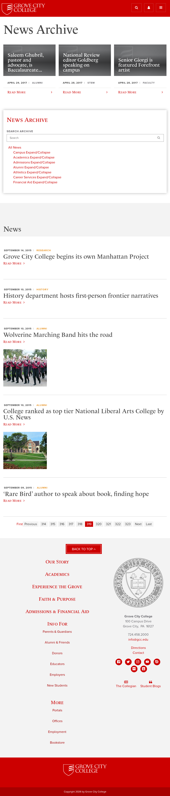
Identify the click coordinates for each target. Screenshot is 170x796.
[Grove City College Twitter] (128, 662)
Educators (57, 664)
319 (89, 524)
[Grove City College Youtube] (147, 662)
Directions (138, 648)
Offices (57, 721)
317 (71, 524)
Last (149, 524)
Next (138, 524)
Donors (57, 653)
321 (108, 524)
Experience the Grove (57, 586)
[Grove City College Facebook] (118, 662)
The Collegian (126, 686)
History (42, 289)
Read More (12, 263)
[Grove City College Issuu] (157, 662)
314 (43, 524)
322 (118, 524)
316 (62, 524)
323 (128, 524)
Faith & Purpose (57, 599)
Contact (138, 653)
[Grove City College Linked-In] (143, 669)
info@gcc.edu (138, 640)
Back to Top (83, 549)
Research (43, 250)
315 (52, 524)
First (20, 524)
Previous (30, 524)
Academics (57, 574)
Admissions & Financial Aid (57, 611)
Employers (57, 675)
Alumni (41, 328)
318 (80, 524)
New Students (57, 685)
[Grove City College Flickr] (134, 669)
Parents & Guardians (57, 632)
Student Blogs (150, 686)
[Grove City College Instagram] (138, 662)
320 (99, 524)
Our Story (57, 561)
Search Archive (20, 131)
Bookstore (57, 743)
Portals (57, 710)
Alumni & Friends (57, 642)
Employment (57, 732)
